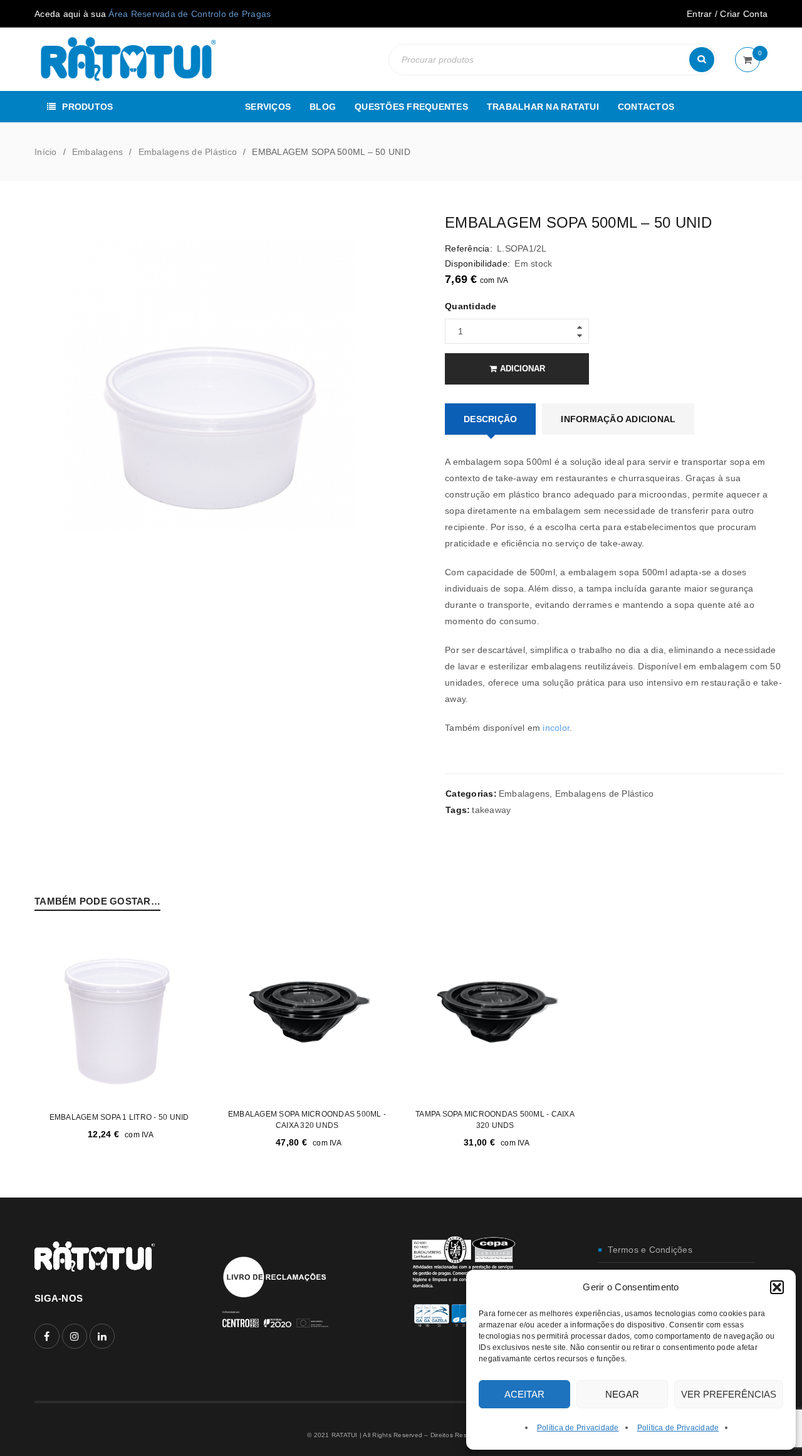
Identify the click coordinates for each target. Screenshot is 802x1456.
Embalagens (97, 152)
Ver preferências (728, 1394)
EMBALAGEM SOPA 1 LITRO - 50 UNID (119, 1117)
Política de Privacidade (578, 1427)
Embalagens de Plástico (187, 152)
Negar (622, 1394)
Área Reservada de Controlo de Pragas (189, 14)
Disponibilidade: (477, 263)
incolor (556, 728)
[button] (777, 1287)
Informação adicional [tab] (618, 419)
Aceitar (524, 1394)
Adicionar (522, 368)
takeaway (491, 810)
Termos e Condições (650, 1250)
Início (45, 152)
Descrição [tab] (490, 419)
